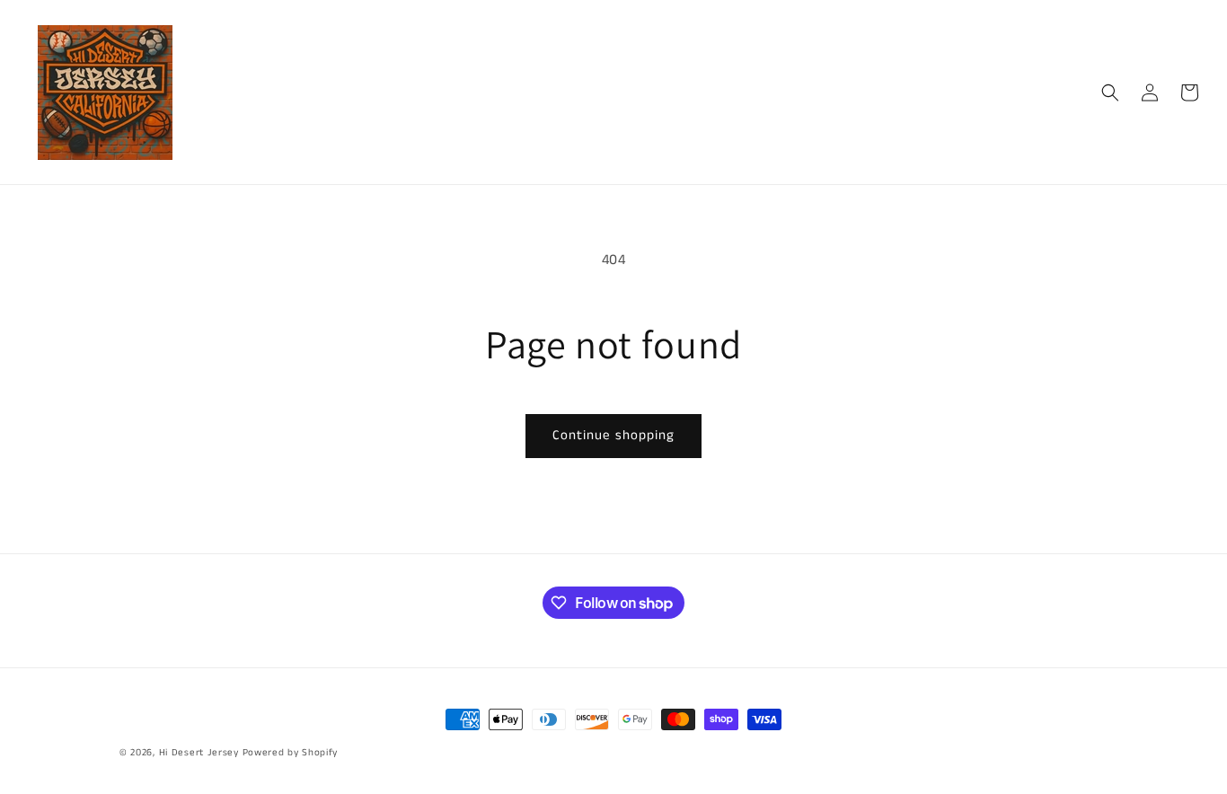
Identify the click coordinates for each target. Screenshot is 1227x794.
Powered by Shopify (291, 752)
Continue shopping (613, 435)
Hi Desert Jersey (199, 752)
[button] (1110, 92)
